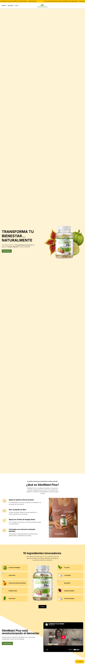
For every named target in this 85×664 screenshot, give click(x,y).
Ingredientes (11, 5)
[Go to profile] (80, 5)
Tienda (16, 5)
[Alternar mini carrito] (82, 5)
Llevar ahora (7, 251)
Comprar (42, 606)
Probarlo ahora (7, 643)
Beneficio (4, 5)
